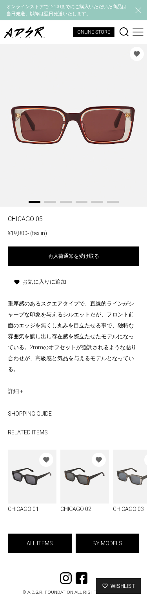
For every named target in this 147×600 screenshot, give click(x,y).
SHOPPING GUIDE (30, 414)
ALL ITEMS (40, 543)
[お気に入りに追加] (137, 54)
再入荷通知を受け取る (73, 256)
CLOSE (138, 10)
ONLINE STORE (93, 32)
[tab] (34, 202)
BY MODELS (107, 543)
